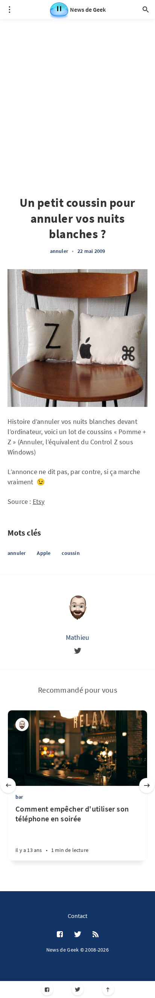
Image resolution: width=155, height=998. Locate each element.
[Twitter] (78, 989)
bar (19, 796)
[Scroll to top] (108, 989)
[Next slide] (146, 785)
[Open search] (145, 9)
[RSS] (96, 934)
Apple (43, 553)
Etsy (39, 501)
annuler (59, 251)
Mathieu (77, 637)
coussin (70, 553)
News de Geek (88, 9)
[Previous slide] (8, 785)
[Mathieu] (77, 607)
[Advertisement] (77, 96)
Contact (77, 915)
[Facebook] (47, 989)
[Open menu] (9, 9)
